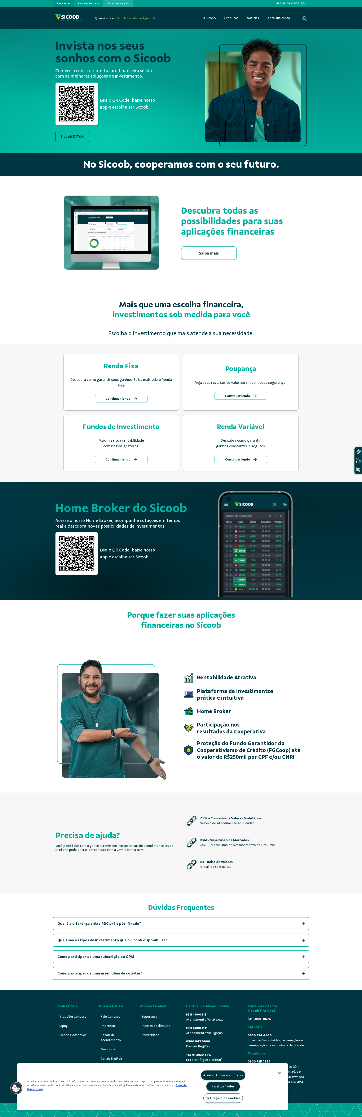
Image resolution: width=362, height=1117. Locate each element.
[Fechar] (279, 1073)
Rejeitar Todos (223, 1086)
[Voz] (358, 460)
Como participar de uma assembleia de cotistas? (99, 973)
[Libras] (358, 451)
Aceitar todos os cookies (223, 1075)
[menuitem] (63, 3)
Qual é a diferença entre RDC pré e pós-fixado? (99, 923)
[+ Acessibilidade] (358, 469)
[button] (16, 1088)
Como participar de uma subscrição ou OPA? (95, 957)
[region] (152, 1086)
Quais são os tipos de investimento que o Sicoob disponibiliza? (112, 940)
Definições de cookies (223, 1098)
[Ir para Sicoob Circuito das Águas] (69, 18)
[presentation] (63, 3)
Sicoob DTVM (72, 136)
